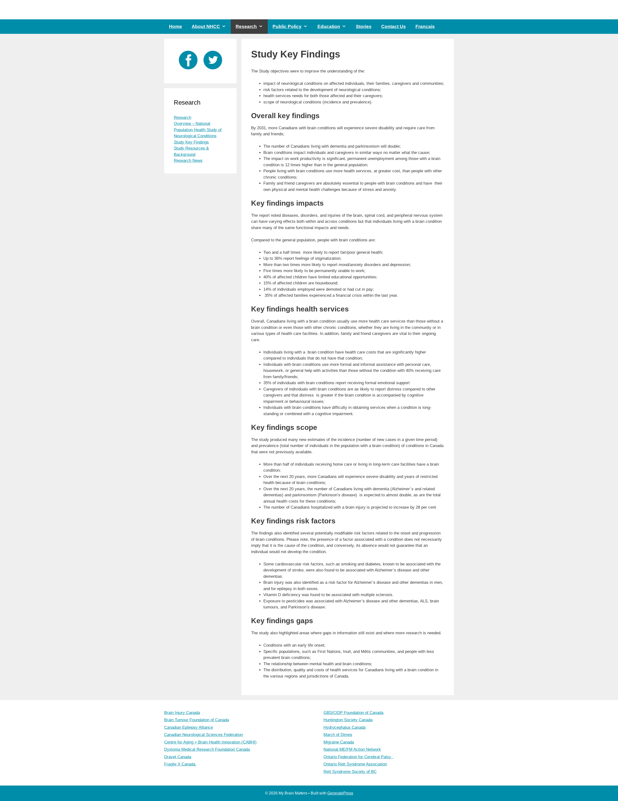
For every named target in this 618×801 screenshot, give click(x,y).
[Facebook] (188, 70)
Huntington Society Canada (347, 720)
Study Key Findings (191, 142)
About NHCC (206, 26)
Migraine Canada (338, 742)
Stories (364, 26)
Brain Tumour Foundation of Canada (196, 720)
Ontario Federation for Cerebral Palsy (358, 757)
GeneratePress (340, 793)
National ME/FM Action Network (352, 749)
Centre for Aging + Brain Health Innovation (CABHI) (210, 742)
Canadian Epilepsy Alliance (188, 727)
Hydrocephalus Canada (344, 727)
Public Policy (287, 26)
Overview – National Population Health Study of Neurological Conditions (198, 129)
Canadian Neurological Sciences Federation (203, 734)
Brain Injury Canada (182, 712)
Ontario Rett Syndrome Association (355, 764)
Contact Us (393, 26)
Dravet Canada (177, 757)
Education (328, 26)
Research (246, 26)
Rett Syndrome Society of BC (350, 771)
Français (425, 26)
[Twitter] (213, 70)
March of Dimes (337, 734)
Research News (188, 160)
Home (175, 26)
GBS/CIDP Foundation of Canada (353, 712)
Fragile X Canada (180, 764)
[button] (225, 26)
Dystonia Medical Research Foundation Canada (207, 749)
